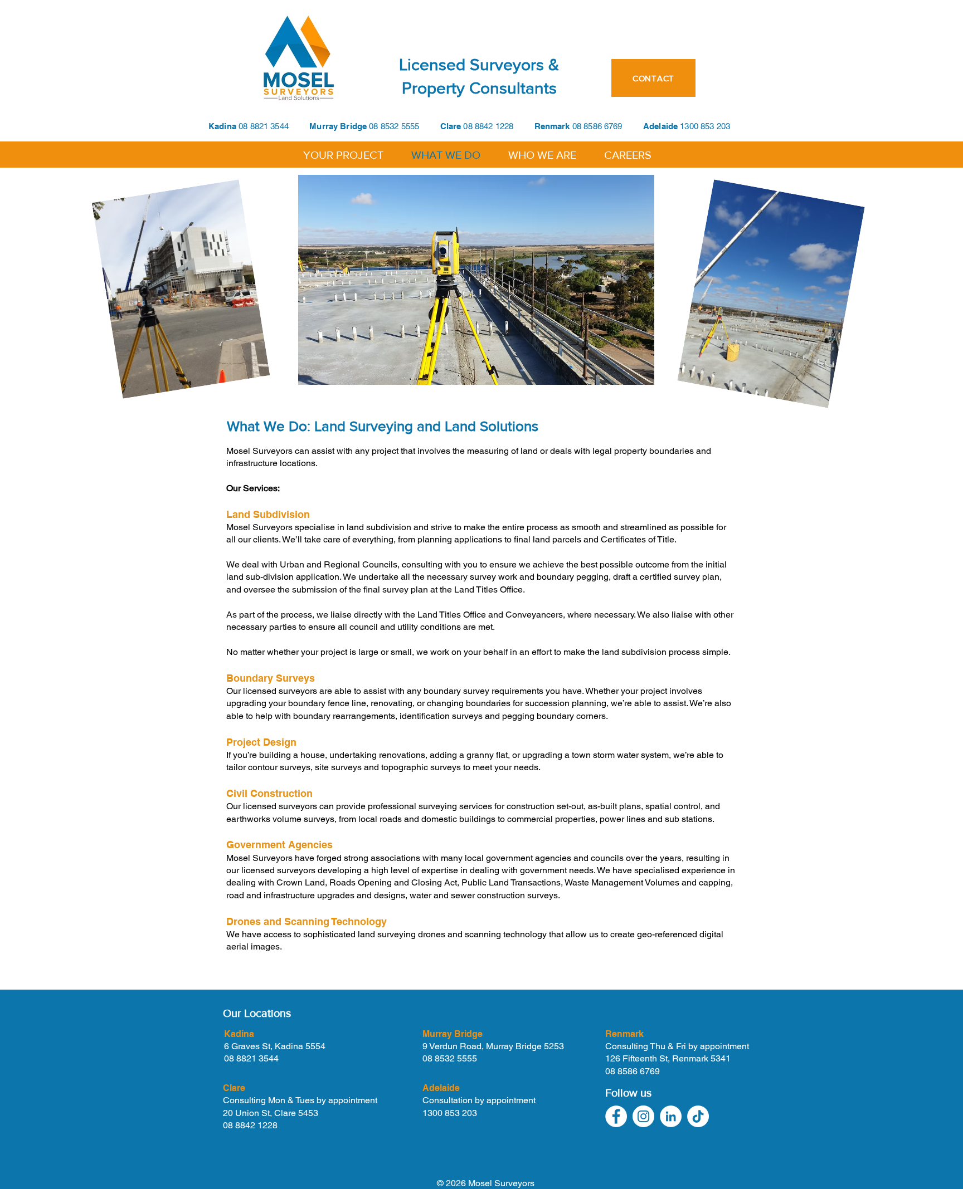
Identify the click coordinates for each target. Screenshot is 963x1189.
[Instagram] (643, 1116)
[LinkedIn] (671, 1116)
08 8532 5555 (394, 126)
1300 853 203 (449, 1113)
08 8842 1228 (498, 126)
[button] (343, 154)
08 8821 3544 (264, 126)
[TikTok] (698, 1116)
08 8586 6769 (597, 126)
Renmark (553, 126)
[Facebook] (616, 1116)
